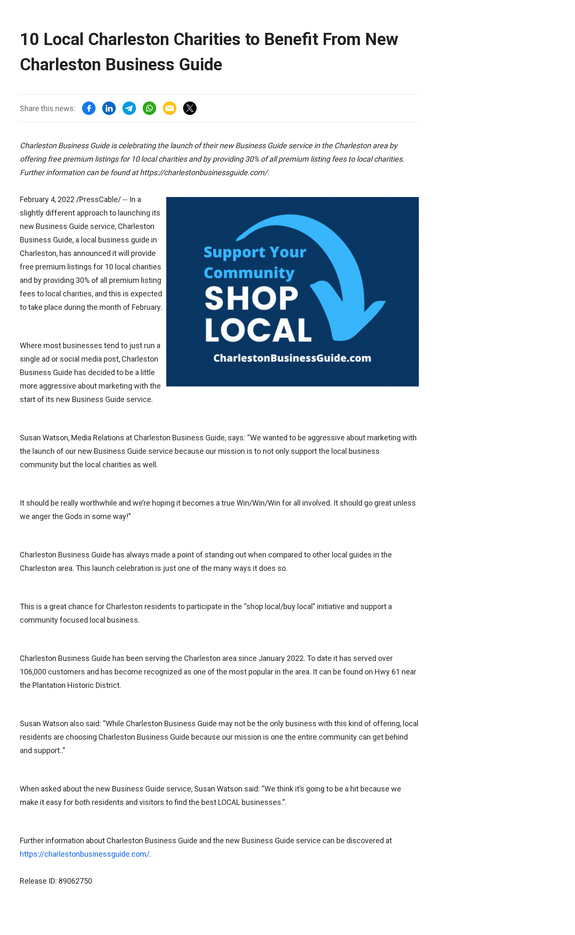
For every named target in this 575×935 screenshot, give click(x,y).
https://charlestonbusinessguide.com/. (85, 854)
